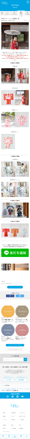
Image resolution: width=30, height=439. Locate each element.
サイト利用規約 (13, 428)
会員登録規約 (21, 428)
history (12, 425)
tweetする (20, 296)
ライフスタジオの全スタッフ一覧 (15, 349)
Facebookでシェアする (10, 296)
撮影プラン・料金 (22, 416)
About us (7, 14)
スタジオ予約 (8, 379)
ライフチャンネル (22, 412)
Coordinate (14, 14)
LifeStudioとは (13, 412)
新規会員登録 (21, 379)
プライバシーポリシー (6, 431)
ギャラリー (13, 416)
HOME (4, 412)
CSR (20, 425)
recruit (4, 428)
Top (2, 14)
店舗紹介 (4, 416)
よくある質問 (21, 419)
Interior (20, 14)
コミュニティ (5, 419)
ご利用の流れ (13, 419)
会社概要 (4, 425)
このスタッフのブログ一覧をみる (15, 345)
